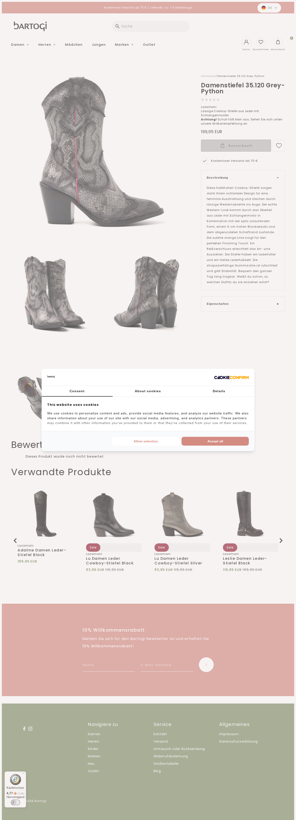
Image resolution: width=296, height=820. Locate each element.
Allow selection (146, 441)
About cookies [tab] (148, 391)
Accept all (215, 441)
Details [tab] (219, 391)
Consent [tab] (77, 391)
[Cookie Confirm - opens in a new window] (231, 377)
